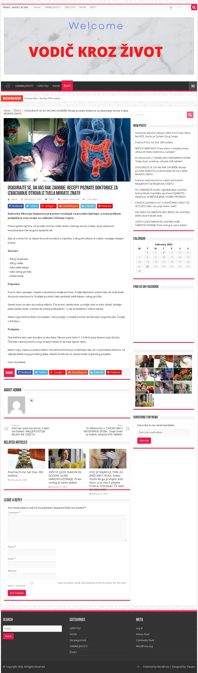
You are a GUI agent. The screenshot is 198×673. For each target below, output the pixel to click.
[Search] (194, 7)
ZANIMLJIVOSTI (52, 7)
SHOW (82, 7)
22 (147, 266)
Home (37, 7)
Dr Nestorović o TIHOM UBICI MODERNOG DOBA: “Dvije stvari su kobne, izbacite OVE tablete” (103, 430)
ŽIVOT (93, 7)
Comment (14, 512)
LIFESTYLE (69, 7)
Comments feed (145, 640)
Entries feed (142, 634)
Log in (139, 628)
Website (12, 570)
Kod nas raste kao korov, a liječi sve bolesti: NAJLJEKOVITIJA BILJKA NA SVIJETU (30, 430)
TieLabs (190, 666)
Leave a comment (70, 199)
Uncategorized (78, 640)
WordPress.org (144, 646)
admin (14, 199)
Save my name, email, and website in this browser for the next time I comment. (67, 584)
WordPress (163, 666)
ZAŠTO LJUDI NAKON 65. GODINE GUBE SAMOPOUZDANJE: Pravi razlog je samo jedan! (65, 477)
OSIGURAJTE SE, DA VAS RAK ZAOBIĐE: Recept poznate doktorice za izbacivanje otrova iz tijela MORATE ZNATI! (161, 171)
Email (11, 558)
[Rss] (171, 7)
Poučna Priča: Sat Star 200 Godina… (44, 98)
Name (12, 546)
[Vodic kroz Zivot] (99, 45)
